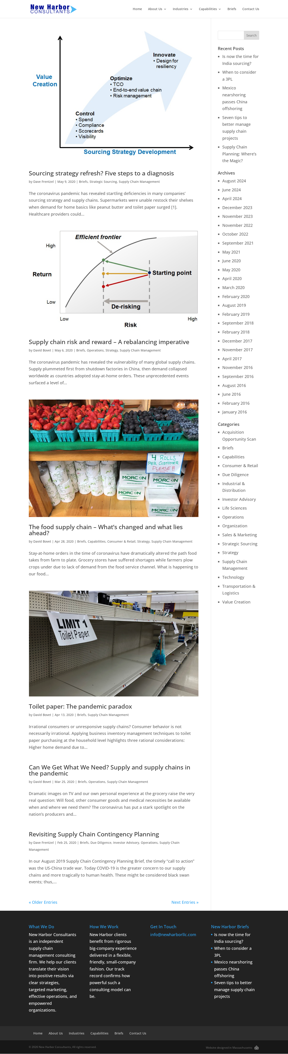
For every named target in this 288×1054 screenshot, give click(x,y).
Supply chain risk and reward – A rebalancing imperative (109, 342)
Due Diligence (100, 842)
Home (137, 9)
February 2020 (236, 296)
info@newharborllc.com (173, 934)
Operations (95, 350)
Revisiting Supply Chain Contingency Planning (94, 834)
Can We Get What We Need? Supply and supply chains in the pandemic (109, 770)
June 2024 (231, 189)
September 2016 (238, 376)
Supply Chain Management (139, 181)
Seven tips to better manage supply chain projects (234, 989)
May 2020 (231, 269)
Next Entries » (184, 902)
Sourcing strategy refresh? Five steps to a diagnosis (101, 173)
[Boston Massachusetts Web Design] (256, 1047)
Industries (180, 9)
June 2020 (231, 260)
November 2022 (237, 225)
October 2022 (235, 234)
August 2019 (234, 305)
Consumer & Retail (121, 541)
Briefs (231, 9)
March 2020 (233, 287)
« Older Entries (43, 902)
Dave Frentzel (43, 181)
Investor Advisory (126, 842)
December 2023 (237, 207)
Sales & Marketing (239, 534)
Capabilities (208, 9)
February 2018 (236, 332)
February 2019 (236, 314)
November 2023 (237, 216)
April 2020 (232, 278)
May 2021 (231, 252)
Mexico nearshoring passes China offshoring (233, 968)
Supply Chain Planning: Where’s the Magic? (239, 153)
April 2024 (232, 198)
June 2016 (231, 394)
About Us (155, 9)
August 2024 (234, 180)
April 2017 (232, 358)
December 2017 (237, 341)
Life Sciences (234, 508)
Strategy (112, 350)
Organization (234, 525)
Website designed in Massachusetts (229, 1048)
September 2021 (238, 243)
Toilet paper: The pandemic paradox (80, 706)
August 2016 (234, 385)
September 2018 (238, 323)
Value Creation (236, 602)
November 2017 (237, 349)
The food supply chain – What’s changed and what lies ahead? (106, 530)
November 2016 (237, 367)
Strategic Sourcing (103, 181)
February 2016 (236, 403)
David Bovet (42, 350)
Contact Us (250, 9)
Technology (233, 577)
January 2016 (234, 412)
